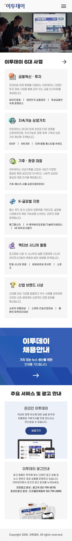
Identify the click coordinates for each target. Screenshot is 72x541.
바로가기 (36, 430)
